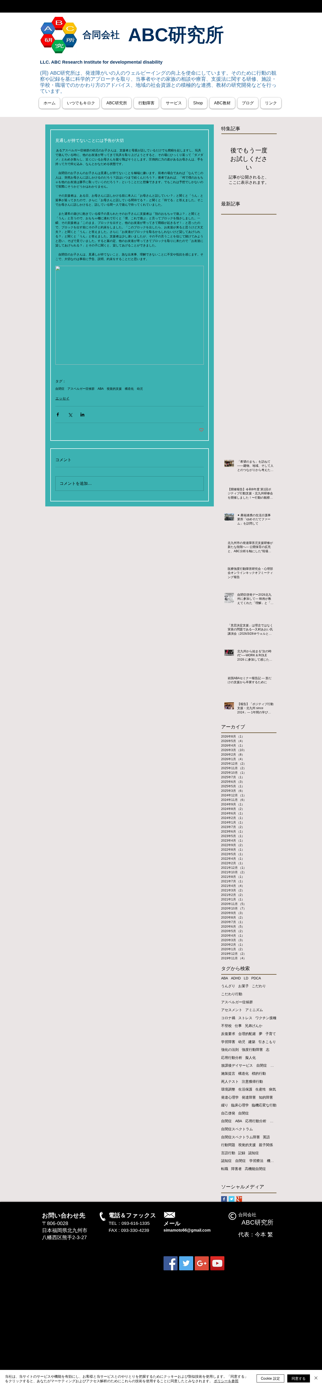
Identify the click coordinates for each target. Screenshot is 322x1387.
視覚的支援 (114, 389)
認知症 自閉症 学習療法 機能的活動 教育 (248, 1161)
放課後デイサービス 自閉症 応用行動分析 (248, 1065)
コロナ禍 (228, 1018)
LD (246, 978)
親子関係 (266, 1145)
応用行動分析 (231, 1058)
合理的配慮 (247, 1034)
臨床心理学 (240, 1105)
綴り (224, 1105)
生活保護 (245, 1089)
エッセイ (62, 398)
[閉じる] (316, 1378)
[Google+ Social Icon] (202, 1263)
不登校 (226, 1026)
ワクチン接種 (265, 1018)
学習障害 (228, 1042)
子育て (270, 1034)
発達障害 (249, 1097)
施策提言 (228, 1073)
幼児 (140, 389)
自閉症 (59, 389)
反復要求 (228, 1034)
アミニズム (254, 1010)
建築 (251, 1042)
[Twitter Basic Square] (231, 1199)
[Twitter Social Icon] (186, 1263)
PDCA (256, 978)
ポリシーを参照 (226, 1380)
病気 (272, 1089)
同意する (299, 1378)
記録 (241, 1153)
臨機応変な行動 (264, 1105)
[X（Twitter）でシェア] (70, 414)
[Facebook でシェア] (57, 414)
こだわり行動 (231, 994)
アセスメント (231, 1010)
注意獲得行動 (252, 1081)
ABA (101, 389)
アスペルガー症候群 (81, 389)
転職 (224, 1169)
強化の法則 (230, 1050)
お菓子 (243, 986)
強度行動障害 (252, 1050)
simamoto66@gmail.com (187, 1230)
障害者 (236, 1169)
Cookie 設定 (270, 1378)
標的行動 (259, 1073)
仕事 (238, 1026)
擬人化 (250, 1058)
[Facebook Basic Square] (224, 1199)
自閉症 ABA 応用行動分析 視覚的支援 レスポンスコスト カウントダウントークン (248, 1121)
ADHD (236, 978)
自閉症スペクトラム (237, 1129)
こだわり (259, 986)
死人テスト (230, 1081)
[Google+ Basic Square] (239, 1199)
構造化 (129, 389)
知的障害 (266, 1097)
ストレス (245, 1018)
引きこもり (267, 1042)
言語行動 (228, 1153)
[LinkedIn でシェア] (82, 414)
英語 (266, 1137)
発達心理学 (230, 1097)
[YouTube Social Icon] (217, 1263)
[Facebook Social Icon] (171, 1263)
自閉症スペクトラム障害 (240, 1137)
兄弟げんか (253, 1026)
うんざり (228, 986)
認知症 (253, 1153)
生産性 (260, 1089)
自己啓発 (228, 1113)
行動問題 (228, 1145)
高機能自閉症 (255, 1169)
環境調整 (228, 1089)
